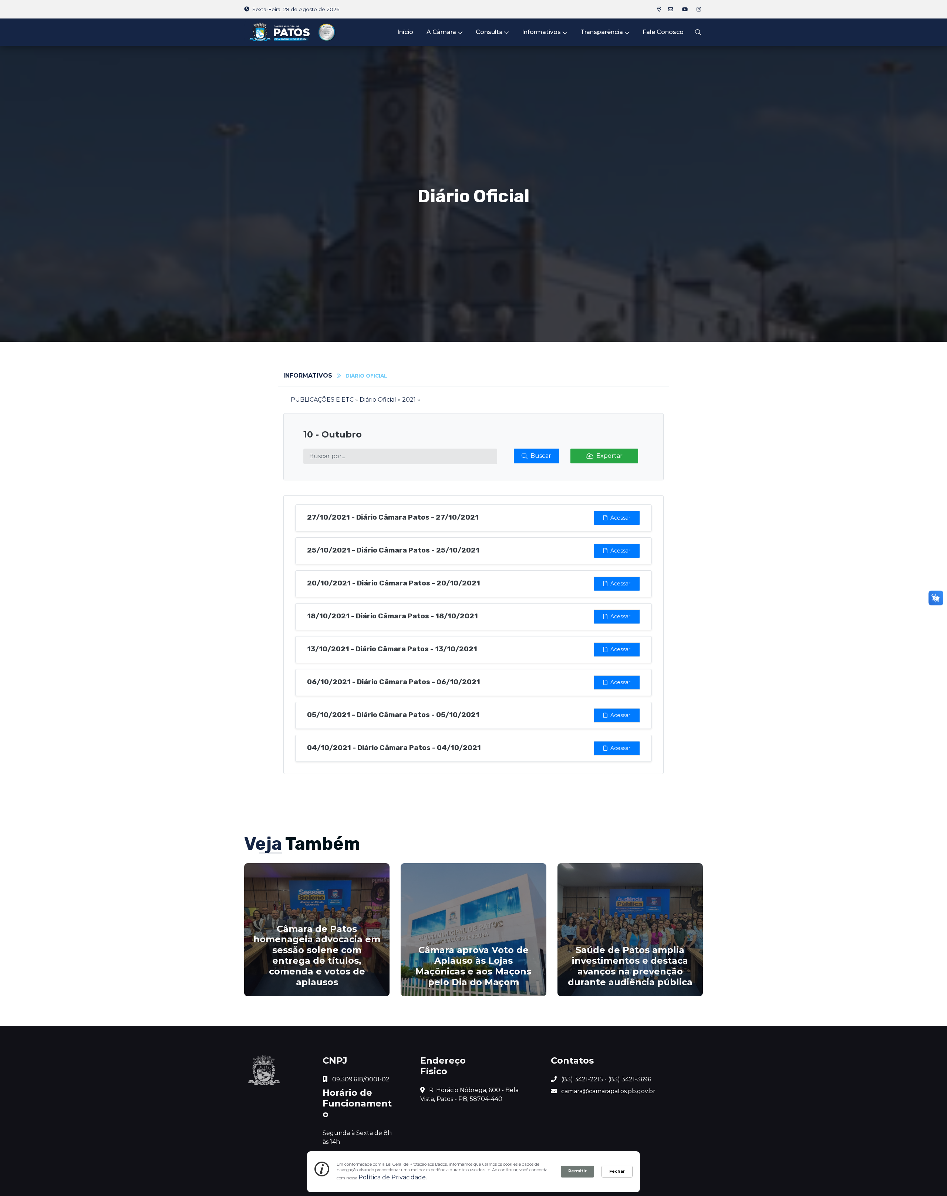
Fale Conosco (663, 32)
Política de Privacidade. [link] (392, 1177)
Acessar (620, 517)
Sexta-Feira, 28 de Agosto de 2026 (295, 9)
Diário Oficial (378, 399)
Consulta (489, 32)
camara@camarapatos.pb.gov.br (608, 1091)
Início (405, 32)
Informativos (541, 32)
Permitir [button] (577, 1170)
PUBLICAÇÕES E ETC (322, 399)
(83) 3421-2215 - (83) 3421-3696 (605, 1079)
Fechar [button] (617, 1171)
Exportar (609, 455)
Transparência (601, 32)
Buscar (540, 455)
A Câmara (441, 32)
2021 (409, 399)
